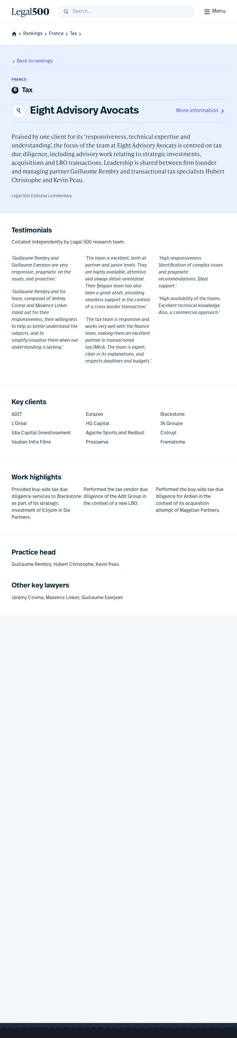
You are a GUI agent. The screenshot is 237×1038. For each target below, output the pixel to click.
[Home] (30, 11)
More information (197, 111)
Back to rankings (35, 61)
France (56, 34)
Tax (73, 34)
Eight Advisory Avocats (84, 111)
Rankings (32, 34)
